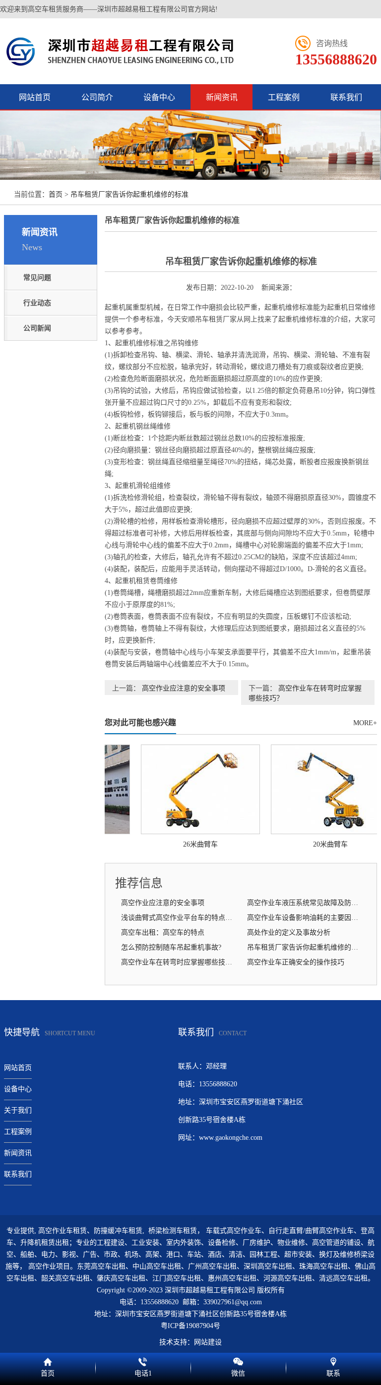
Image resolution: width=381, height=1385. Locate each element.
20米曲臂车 (324, 844)
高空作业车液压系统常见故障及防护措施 (306, 902)
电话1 (142, 1360)
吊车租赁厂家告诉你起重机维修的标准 (129, 194)
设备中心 (159, 97)
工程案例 (284, 97)
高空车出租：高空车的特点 (162, 932)
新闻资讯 (222, 97)
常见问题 (37, 277)
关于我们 (18, 1110)
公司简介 (97, 97)
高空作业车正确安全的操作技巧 (295, 962)
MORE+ (365, 723)
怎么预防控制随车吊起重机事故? (171, 947)
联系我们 (346, 97)
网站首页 (35, 97)
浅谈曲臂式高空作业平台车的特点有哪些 (180, 917)
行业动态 (37, 303)
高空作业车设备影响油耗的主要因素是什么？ (306, 917)
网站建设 (208, 1342)
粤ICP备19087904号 (190, 1326)
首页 (56, 194)
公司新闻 (37, 328)
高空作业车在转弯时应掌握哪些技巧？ (180, 962)
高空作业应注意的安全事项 (183, 688)
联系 (333, 1360)
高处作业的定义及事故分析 (288, 932)
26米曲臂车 (194, 844)
